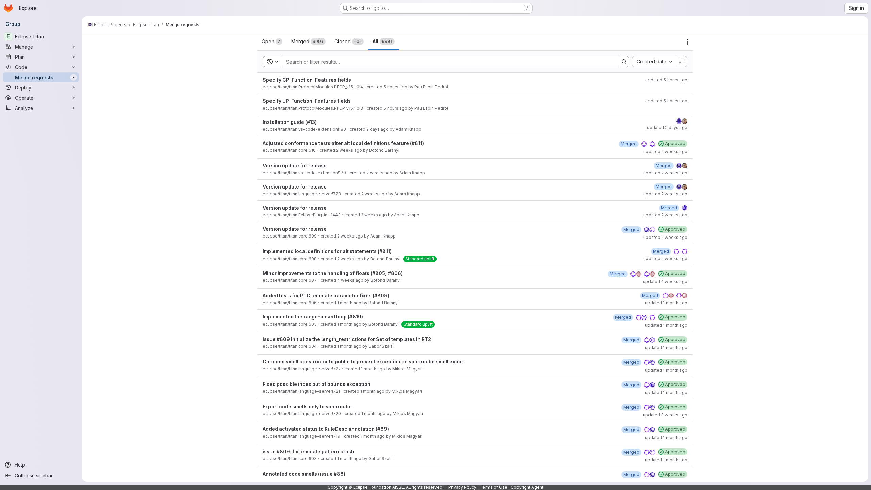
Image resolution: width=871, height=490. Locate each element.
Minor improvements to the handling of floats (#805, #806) (333, 273)
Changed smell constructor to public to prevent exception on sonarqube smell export (364, 361)
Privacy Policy (462, 487)
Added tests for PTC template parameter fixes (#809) (326, 295)
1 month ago (349, 302)
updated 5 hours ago (666, 79)
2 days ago (377, 129)
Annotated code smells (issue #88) (304, 474)
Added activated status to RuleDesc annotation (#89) (326, 429)
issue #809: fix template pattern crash (308, 451)
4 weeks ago (350, 280)
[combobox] (654, 61)
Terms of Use (493, 487)
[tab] (272, 41)
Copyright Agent (527, 487)
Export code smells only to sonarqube (307, 406)
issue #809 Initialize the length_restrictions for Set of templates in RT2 (347, 339)
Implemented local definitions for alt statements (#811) (327, 251)
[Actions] (687, 41)
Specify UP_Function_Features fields (307, 101)
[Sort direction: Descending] (681, 61)
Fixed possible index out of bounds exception (317, 384)
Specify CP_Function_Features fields (307, 80)
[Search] (624, 61)
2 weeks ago (349, 150)
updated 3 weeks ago (665, 415)
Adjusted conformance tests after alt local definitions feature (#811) (343, 143)
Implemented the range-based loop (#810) (313, 317)
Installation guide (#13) (290, 122)
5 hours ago (395, 86)
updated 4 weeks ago (665, 281)
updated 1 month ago (666, 302)
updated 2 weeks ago (665, 151)
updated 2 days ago (667, 127)
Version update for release (295, 165)
